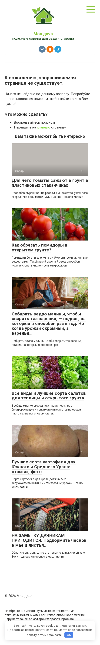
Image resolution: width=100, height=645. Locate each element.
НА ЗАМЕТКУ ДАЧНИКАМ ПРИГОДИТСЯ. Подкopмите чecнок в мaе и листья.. (49, 540)
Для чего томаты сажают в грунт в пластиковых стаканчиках (50, 183)
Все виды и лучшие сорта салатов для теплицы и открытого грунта (49, 396)
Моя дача (43, 33)
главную (43, 127)
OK (69, 634)
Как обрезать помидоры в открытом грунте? (39, 247)
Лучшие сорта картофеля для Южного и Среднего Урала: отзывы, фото (44, 466)
